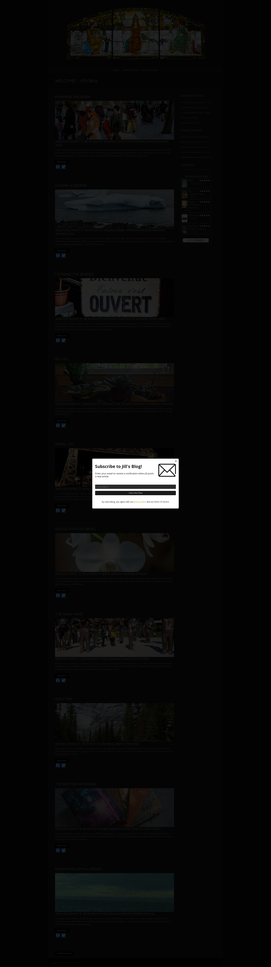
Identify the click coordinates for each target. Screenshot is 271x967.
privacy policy (140, 501)
